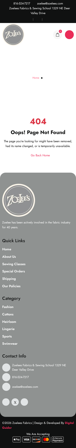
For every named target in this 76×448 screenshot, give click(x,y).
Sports (7, 336)
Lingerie (8, 329)
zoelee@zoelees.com (49, 3)
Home (35, 78)
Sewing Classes (13, 264)
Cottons (7, 314)
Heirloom (9, 322)
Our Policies (11, 286)
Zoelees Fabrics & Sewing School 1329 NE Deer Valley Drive (39, 367)
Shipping (9, 279)
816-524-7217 (21, 3)
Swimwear (10, 344)
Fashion (7, 307)
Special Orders (13, 271)
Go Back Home (40, 155)
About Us (9, 257)
